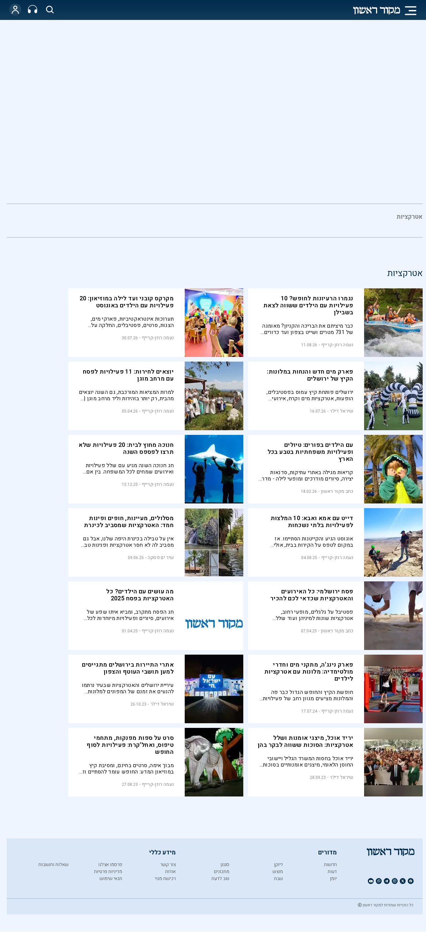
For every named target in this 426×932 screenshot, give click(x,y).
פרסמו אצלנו (110, 864)
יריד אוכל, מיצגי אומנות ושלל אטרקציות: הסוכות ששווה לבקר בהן (305, 742)
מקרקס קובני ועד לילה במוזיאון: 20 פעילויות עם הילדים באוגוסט (127, 302)
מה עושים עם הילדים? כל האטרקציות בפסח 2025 (140, 595)
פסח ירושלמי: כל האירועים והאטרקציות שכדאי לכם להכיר (311, 595)
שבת (278, 878)
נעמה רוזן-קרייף (337, 344)
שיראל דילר (341, 411)
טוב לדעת (220, 878)
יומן (333, 878)
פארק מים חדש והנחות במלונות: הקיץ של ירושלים (310, 375)
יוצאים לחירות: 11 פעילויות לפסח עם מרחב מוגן (128, 375)
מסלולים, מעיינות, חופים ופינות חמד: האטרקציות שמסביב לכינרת (129, 522)
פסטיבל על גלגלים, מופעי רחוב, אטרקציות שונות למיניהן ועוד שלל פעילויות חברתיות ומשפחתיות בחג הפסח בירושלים (307, 615)
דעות (332, 871)
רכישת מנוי (165, 878)
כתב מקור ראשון (337, 491)
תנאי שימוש (111, 878)
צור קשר (168, 864)
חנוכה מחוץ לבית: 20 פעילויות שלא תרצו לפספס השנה (126, 449)
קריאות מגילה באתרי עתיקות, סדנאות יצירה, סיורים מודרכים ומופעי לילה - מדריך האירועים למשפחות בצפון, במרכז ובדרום (305, 475)
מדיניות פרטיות (108, 871)
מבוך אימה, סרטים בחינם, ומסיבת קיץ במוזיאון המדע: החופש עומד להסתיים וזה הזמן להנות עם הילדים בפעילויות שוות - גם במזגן (127, 769)
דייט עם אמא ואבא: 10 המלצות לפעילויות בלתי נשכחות (312, 522)
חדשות (330, 864)
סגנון (224, 864)
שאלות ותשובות (53, 864)
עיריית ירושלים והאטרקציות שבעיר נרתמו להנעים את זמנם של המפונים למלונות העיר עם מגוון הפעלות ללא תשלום (128, 688)
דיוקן (278, 864)
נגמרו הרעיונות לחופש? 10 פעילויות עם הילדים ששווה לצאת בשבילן (308, 305)
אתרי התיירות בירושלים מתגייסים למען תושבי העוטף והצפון (128, 668)
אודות (170, 871)
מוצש (278, 871)
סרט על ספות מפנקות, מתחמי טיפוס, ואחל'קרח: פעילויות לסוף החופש (130, 745)
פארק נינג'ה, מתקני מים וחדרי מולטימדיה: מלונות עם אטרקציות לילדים (308, 671)
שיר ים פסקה (161, 557)
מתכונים (221, 871)
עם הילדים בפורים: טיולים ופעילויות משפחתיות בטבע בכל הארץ (310, 452)
